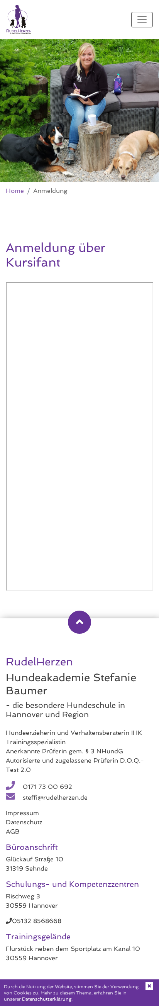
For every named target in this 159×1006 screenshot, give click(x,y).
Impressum (22, 813)
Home (15, 190)
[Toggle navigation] (142, 19)
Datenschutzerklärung (46, 999)
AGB (13, 831)
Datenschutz (24, 822)
